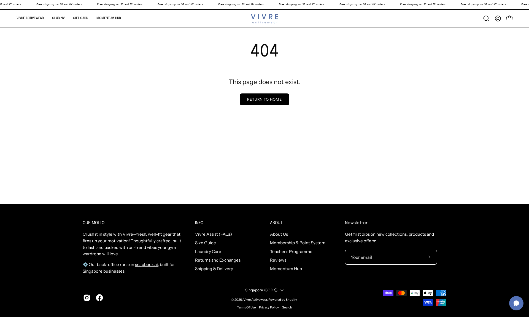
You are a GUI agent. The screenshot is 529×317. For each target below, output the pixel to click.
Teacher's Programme (291, 251)
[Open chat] (516, 303)
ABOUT (276, 223)
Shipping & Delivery (214, 269)
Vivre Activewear (255, 300)
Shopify (291, 300)
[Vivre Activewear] (264, 18)
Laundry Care (208, 251)
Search (287, 307)
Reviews (278, 260)
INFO (199, 223)
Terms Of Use (246, 307)
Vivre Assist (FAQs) (213, 234)
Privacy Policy (269, 307)
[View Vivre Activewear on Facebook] (99, 298)
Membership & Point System (297, 243)
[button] (30, 19)
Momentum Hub (286, 269)
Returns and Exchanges (218, 260)
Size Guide (205, 243)
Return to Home (264, 99)
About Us (279, 234)
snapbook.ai (146, 264)
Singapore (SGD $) (261, 290)
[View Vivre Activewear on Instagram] (87, 298)
